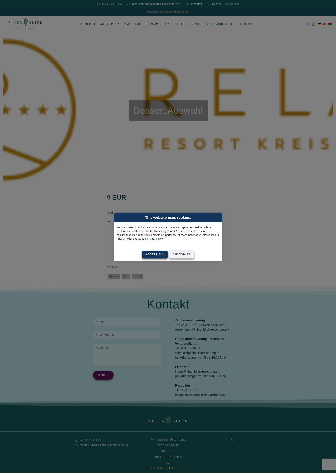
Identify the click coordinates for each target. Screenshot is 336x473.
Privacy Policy (124, 238)
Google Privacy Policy (150, 238)
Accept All (154, 254)
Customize (182, 254)
